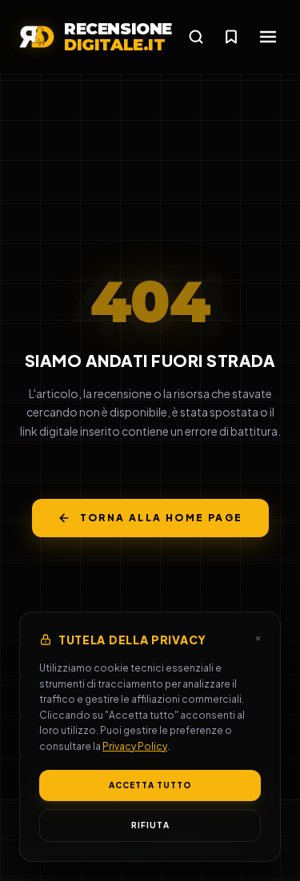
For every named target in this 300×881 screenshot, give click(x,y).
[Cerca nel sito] (196, 37)
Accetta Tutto (150, 785)
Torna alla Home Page (161, 518)
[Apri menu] (268, 37)
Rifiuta (150, 825)
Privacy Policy (134, 746)
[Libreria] (231, 37)
